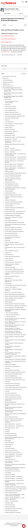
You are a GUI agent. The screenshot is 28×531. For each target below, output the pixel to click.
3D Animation (8, 99)
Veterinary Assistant (10, 504)
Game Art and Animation (11, 287)
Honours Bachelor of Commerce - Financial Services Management (15, 322)
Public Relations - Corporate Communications (11, 461)
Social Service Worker (10, 474)
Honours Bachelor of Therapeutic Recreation (15, 359)
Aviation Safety (8, 127)
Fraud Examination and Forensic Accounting (15, 285)
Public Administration (10, 459)
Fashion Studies (9, 258)
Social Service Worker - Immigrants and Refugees (14, 481)
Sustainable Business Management (13, 490)
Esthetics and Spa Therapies (12, 242)
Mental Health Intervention (11, 417)
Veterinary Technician (10, 506)
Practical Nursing (9, 444)
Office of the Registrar (16, 10)
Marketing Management (10, 402)
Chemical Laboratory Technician (12, 177)
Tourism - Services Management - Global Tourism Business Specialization (14, 495)
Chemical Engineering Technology (13, 175)
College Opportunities (10, 193)
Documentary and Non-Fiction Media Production (13, 218)
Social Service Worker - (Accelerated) (14, 476)
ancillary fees (5, 51)
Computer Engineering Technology (13, 194)
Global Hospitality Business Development (14, 294)
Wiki (17, 9)
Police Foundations (9, 442)
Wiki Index (24, 73)
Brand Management (9, 133)
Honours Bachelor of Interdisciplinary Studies (14, 350)
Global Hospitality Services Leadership (14, 298)
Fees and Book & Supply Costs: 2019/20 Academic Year (13, 97)
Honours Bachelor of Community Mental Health (14, 337)
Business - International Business (13, 150)
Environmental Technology (11, 235)
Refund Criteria (6, 84)
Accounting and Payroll (10, 110)
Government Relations (10, 300)
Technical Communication (11, 492)
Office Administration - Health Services (14, 426)
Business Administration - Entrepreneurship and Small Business (15, 154)
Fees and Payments (10, 9)
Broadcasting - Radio (10, 135)
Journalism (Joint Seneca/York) (12, 383)
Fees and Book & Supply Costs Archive (12, 87)
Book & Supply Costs (6, 42)
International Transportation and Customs (15, 379)
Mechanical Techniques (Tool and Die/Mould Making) (15, 414)
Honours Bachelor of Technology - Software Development (15, 356)
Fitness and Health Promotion (12, 276)
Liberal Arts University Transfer (12, 395)
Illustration (7, 368)
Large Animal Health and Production (13, 389)
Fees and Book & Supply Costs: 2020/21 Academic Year (13, 93)
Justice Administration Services (12, 385)
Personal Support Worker (11, 435)
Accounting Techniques (10, 106)
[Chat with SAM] (23, 526)
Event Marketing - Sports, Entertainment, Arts (15, 248)
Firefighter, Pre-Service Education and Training (14, 273)
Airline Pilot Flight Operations (12, 118)
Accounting (7, 104)
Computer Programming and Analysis (14, 202)
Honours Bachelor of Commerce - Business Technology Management (15, 319)
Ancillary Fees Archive (8, 86)
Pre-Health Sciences (10, 448)
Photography (8, 440)
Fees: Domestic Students (7, 35)
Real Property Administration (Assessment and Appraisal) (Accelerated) (15, 468)
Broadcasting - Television (11, 139)
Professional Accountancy (11, 450)
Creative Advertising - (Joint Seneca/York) (15, 211)
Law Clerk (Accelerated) (10, 393)
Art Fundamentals (9, 121)
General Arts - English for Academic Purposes (13, 289)
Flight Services (8, 278)
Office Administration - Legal (12, 427)
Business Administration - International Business (14, 161)
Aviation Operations (9, 125)
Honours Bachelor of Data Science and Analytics (14, 343)
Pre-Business (8, 446)
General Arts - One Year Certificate (13, 292)
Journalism (7, 381)
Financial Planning (9, 260)
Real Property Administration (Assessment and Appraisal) (15, 465)
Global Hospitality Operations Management (15, 296)
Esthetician (7, 240)
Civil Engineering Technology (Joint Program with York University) (15, 188)
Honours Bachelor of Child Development (14, 307)
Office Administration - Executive (13, 424)
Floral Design (8, 283)
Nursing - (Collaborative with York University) (13, 421)
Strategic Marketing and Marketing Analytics (15, 486)
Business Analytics (9, 171)
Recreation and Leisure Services (12, 470)
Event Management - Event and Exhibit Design (14, 245)
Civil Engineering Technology (12, 186)
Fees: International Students (8, 38)
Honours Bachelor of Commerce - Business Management (15, 310)
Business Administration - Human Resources (15, 159)
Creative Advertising (10, 209)
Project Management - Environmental (14, 454)
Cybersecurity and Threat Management (14, 213)
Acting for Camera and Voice (11, 112)
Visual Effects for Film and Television (13, 508)
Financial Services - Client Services (13, 262)
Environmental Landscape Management (14, 231)
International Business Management (13, 377)
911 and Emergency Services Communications (11, 102)
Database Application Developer (12, 215)
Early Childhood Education (11, 220)
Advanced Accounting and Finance (13, 114)
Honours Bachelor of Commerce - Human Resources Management (14, 325)
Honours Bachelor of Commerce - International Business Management (13, 332)
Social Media (8, 472)
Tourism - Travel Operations (11, 501)
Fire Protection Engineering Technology (14, 271)
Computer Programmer (10, 200)
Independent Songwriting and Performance (15, 372)
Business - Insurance (10, 148)
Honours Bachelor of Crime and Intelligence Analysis (15, 340)
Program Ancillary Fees (8, 82)
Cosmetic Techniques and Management (14, 207)
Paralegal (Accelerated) (10, 433)
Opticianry (7, 429)
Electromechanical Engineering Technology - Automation (15, 225)
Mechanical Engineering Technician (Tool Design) (14, 404)
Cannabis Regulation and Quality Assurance (15, 173)
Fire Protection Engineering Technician (14, 269)
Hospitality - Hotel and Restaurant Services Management (15, 362)
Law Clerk (7, 391)
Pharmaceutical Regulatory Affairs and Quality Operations (14, 438)
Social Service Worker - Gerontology (13, 478)
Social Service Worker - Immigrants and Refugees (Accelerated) (14, 484)
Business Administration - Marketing (13, 166)
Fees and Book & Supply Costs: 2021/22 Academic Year (13, 90)
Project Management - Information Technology (13, 456)
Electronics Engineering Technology (13, 229)
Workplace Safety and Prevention (13, 512)
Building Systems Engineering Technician (14, 144)
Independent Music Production (12, 370)
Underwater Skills (9, 503)
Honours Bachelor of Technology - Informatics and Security (13, 353)
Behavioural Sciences (10, 129)
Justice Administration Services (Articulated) (15, 387)
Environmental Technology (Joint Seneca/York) (13, 237)
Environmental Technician (11, 233)
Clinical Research (9, 191)
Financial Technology (10, 267)
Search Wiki (4, 65)
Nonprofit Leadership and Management (14, 418)
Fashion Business (9, 254)
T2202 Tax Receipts (7, 80)
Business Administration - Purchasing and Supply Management (15, 168)
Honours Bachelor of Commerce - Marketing (15, 334)
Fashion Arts (8, 252)
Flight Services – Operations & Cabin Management (13, 280)
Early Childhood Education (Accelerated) (14, 222)
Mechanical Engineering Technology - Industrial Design (14, 411)
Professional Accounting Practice (13, 452)
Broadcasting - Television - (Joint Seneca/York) (13, 141)
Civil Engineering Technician (11, 184)
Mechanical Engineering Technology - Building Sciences (14, 408)
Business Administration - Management (14, 164)
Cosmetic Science (9, 205)
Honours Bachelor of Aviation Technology (14, 303)
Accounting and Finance (10, 108)
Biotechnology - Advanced (11, 131)
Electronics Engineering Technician (13, 227)
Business (7, 146)
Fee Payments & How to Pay (9, 76)
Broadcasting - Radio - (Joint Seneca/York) (15, 137)
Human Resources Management (12, 366)
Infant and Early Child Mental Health (13, 374)
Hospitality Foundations (10, 364)
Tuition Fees (6, 78)
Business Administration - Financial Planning (15, 157)
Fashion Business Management (12, 256)
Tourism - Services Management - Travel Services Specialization (14, 498)
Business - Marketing (10, 152)
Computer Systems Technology (12, 203)
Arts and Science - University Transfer (14, 123)
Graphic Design (8, 302)
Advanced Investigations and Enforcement (15, 116)
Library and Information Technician (13, 397)
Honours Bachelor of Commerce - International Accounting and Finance (14, 329)
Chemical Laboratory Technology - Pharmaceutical (13, 179)
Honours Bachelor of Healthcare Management (12, 347)
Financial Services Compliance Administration (12, 264)
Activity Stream (7, 13)
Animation (7, 120)
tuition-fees (19, 54)
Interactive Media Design (11, 376)
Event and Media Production (11, 250)
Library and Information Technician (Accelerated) (13, 399)
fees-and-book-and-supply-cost (8, 54)
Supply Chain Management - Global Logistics (15, 488)
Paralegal (7, 431)
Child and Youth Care (10, 182)
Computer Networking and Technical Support (13, 197)
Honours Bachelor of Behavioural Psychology (15, 305)
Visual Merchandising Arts (11, 510)
